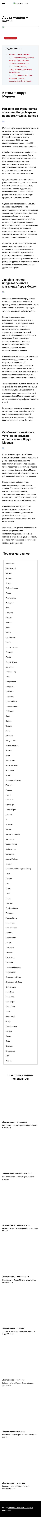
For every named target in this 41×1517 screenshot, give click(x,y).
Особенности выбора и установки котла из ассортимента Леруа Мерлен (20, 78)
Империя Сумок (12, 746)
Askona (9, 573)
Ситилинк (9, 962)
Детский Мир (11, 672)
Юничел (9, 1061)
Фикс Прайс (10, 1017)
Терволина (10, 997)
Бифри (8, 632)
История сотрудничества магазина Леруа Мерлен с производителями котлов (21, 60)
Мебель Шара (11, 844)
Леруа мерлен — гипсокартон (15, 1277)
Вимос (8, 642)
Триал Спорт (10, 1007)
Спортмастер (11, 972)
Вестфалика (10, 637)
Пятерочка (10, 923)
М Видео (9, 824)
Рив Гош (9, 933)
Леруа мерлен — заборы (13, 1380)
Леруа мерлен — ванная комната (17, 1174)
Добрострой (11, 682)
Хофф (8, 1021)
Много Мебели (12, 859)
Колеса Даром (12, 765)
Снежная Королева (13, 967)
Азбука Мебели (12, 588)
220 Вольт (10, 564)
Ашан (8, 608)
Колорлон (10, 770)
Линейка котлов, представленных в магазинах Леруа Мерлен (20, 69)
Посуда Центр (11, 918)
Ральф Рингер (11, 928)
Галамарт (9, 652)
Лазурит (9, 785)
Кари (8, 756)
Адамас (9, 578)
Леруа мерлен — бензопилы (14, 1122)
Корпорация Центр (13, 780)
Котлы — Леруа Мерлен (19, 54)
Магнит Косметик (13, 834)
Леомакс (9, 800)
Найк (8, 874)
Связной (9, 952)
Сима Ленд (10, 957)
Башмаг (9, 618)
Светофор (10, 948)
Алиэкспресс (11, 598)
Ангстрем (9, 603)
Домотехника (11, 701)
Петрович (9, 913)
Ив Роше (9, 736)
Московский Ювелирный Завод (18, 869)
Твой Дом (10, 992)
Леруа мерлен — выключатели (15, 1225)
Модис (8, 864)
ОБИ (7, 884)
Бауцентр (9, 613)
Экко (8, 1041)
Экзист (8, 1036)
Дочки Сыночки (12, 706)
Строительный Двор (14, 982)
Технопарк (10, 1002)
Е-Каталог (10, 711)
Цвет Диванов (11, 1026)
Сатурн (8, 943)
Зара (8, 716)
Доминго (9, 692)
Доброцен (10, 687)
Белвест (9, 623)
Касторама (10, 761)
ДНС (8, 677)
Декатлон (9, 667)
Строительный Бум (13, 977)
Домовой (9, 696)
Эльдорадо (10, 1051)
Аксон (8, 593)
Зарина (8, 721)
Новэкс (9, 879)
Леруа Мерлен (10, 38)
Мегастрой (10, 854)
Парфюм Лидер (12, 908)
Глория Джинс (11, 662)
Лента (8, 795)
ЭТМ (7, 1056)
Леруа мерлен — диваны (13, 1328)
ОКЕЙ (8, 893)
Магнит (9, 829)
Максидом (10, 839)
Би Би (8, 627)
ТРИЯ (8, 1012)
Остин (8, 898)
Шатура (9, 1031)
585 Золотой (11, 568)
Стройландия (11, 987)
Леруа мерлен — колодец (13, 1483)
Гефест (9, 657)
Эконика (9, 1046)
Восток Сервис (12, 647)
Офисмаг (9, 903)
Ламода (9, 790)
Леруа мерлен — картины (13, 1431)
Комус (8, 775)
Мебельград (11, 849)
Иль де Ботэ (11, 741)
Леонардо (10, 805)
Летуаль (9, 815)
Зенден (9, 726)
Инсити (9, 751)
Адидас (9, 583)
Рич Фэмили (11, 938)
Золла (8, 731)
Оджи (8, 889)
